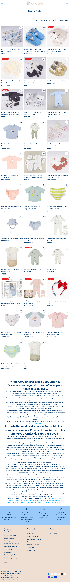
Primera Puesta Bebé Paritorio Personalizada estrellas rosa (33, 176)
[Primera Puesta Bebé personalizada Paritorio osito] (12, 288)
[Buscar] (59, 3)
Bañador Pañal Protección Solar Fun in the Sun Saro (57, 208)
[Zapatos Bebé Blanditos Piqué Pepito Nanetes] (12, 36)
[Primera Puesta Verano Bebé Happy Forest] (12, 257)
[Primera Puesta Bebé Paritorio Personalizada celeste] (58, 99)
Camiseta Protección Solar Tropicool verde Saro (32, 208)
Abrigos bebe (53, 498)
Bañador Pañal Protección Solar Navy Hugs (34, 239)
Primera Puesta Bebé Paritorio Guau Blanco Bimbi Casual (33, 82)
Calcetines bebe (23, 500)
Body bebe (14, 500)
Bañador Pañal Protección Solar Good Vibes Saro (11, 333)
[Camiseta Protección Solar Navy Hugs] (12, 131)
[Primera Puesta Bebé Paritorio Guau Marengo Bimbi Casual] (12, 99)
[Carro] (67, 3)
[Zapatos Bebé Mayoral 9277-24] (58, 68)
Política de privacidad (34, 539)
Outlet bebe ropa (48, 502)
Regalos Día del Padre (11, 546)
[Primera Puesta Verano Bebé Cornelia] (35, 351)
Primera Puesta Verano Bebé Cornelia (33, 365)
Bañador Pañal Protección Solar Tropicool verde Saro (11, 365)
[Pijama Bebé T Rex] (58, 257)
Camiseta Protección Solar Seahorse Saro (9, 176)
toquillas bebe (58, 502)
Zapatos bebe (38, 502)
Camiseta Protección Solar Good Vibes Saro (34, 333)
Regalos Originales (10, 555)
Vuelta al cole (8, 549)
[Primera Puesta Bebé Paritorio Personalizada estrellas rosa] (35, 162)
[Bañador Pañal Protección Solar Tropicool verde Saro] (12, 351)
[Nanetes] (34, 3)
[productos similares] (21, 28)
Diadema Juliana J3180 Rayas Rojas (56, 302)
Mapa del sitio (31, 547)
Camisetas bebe (34, 500)
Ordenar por (64, 20)
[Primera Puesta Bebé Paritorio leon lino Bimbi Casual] (58, 36)
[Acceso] (63, 3)
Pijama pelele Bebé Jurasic (32, 269)
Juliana (29, 423)
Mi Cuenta (53, 533)
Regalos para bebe (10, 541)
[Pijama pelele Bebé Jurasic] (35, 257)
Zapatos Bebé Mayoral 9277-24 (57, 81)
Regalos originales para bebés (11, 559)
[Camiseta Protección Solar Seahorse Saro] (12, 162)
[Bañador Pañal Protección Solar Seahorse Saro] (12, 194)
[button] (2, 3)
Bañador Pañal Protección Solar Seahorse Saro (11, 208)
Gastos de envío (32, 542)
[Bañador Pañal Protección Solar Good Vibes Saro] (12, 320)
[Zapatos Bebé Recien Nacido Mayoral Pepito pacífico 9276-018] (35, 36)
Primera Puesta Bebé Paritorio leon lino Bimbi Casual (56, 50)
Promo (6, 563)
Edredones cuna (9, 538)
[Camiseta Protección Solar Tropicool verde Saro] (35, 194)
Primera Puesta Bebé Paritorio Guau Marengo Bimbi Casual (10, 113)
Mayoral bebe (38, 423)
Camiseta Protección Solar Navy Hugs (11, 145)
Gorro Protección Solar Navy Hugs (12, 238)
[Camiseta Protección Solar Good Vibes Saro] (35, 320)
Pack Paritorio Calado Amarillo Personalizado (11, 82)
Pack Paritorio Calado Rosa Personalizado (32, 302)
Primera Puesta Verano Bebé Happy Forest (10, 270)
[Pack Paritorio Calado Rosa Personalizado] (35, 288)
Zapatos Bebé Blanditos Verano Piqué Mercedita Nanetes (57, 145)
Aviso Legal (30, 533)
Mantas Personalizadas (11, 543)
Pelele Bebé (53, 500)
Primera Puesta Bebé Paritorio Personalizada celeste (56, 113)
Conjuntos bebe (44, 500)
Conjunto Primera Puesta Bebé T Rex (34, 145)
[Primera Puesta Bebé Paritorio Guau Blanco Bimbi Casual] (35, 68)
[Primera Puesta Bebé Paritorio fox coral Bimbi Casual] (58, 162)
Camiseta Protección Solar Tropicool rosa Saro (55, 333)
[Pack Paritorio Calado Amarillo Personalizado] (12, 68)
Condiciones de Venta (34, 536)
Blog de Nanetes (32, 550)
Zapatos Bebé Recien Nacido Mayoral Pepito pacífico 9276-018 (34, 50)
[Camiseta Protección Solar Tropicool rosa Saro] (58, 320)
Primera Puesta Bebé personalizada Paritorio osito (10, 302)
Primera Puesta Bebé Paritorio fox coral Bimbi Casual (57, 176)
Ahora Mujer (8, 552)
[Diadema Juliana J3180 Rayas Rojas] (58, 288)
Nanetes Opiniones (33, 545)
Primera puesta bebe (17, 502)
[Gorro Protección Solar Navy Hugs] (12, 225)
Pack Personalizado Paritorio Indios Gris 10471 (33, 113)
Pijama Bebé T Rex (53, 269)
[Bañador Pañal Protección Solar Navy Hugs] (35, 225)
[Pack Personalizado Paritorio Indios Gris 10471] (35, 99)
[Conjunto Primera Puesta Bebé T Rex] (35, 131)
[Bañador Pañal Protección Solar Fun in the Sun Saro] (58, 194)
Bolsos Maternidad (10, 535)
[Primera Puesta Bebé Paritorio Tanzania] (58, 225)
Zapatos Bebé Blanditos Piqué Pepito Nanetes (10, 50)
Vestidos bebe (28, 502)
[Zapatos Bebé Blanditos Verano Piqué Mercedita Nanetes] (58, 131)
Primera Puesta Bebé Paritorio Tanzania (56, 239)
